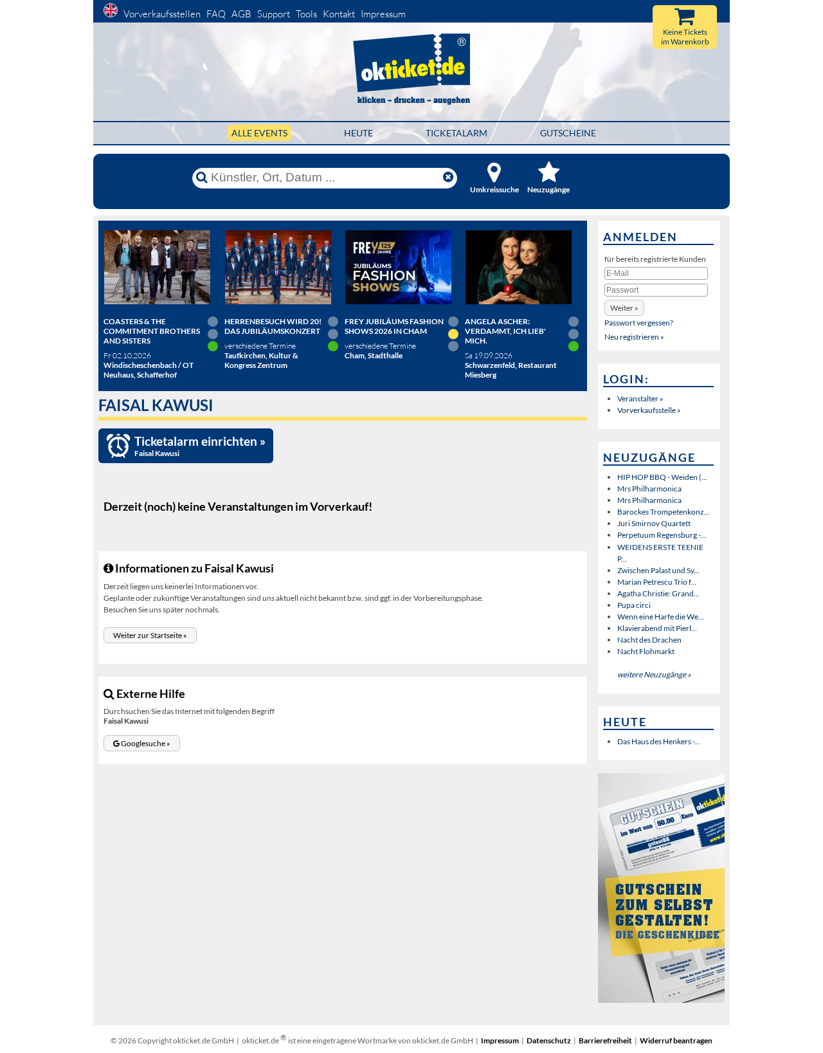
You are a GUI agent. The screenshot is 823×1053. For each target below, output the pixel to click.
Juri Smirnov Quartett (654, 523)
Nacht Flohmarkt (645, 651)
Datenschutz (549, 1040)
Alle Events (259, 132)
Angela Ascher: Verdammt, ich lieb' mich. (505, 330)
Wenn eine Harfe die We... (660, 616)
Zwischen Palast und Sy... (658, 570)
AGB (241, 14)
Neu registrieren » (634, 337)
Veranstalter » (640, 398)
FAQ (216, 14)
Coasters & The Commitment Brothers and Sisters (152, 330)
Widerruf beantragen (676, 1040)
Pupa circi (634, 605)
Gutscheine (568, 132)
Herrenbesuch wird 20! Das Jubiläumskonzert (272, 326)
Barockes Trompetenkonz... (663, 512)
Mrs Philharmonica (649, 488)
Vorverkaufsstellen (162, 14)
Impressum (383, 14)
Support (273, 14)
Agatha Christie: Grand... (658, 593)
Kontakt (339, 14)
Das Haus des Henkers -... (658, 741)
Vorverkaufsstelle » (649, 410)
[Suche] (202, 177)
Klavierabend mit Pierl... (657, 628)
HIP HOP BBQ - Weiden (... (662, 477)
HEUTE (358, 132)
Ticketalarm (456, 132)
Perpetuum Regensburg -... (661, 535)
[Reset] (448, 177)
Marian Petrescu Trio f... (656, 582)
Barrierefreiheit (605, 1040)
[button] (150, 635)
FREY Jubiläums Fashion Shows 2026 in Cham (394, 326)
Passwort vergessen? (638, 322)
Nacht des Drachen (649, 640)
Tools (306, 14)
